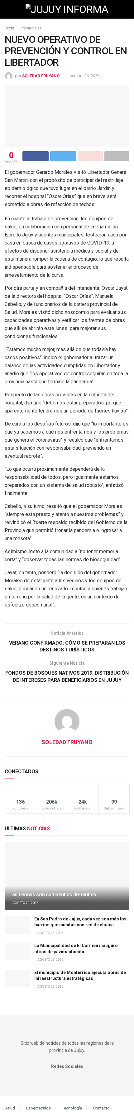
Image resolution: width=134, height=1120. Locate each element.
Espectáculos (38, 1108)
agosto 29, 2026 (25, 903)
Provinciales (31, 28)
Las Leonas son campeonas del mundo (52, 894)
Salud (10, 1108)
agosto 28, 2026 (50, 933)
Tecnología (72, 1108)
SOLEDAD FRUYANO (41, 75)
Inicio (9, 28)
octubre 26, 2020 (84, 75)
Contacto (101, 1108)
